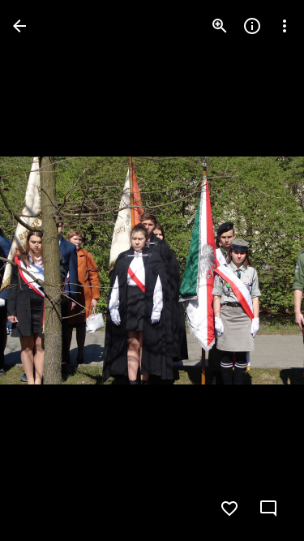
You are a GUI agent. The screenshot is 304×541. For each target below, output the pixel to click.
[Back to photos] (19, 25)
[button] (45, 271)
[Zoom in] (219, 26)
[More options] (284, 26)
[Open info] (252, 26)
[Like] (229, 508)
